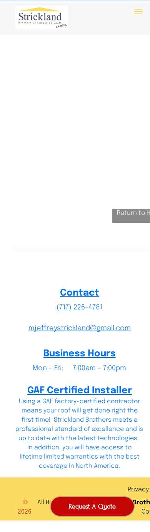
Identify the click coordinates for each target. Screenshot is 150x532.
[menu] (138, 11)
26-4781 (90, 307)
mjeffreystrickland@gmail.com (79, 328)
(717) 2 (67, 307)
